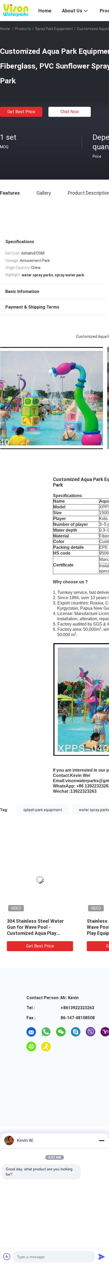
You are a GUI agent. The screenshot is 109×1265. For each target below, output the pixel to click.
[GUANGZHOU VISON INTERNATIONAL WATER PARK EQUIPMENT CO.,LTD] (16, 10)
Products (23, 29)
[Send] (101, 1256)
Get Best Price (21, 111)
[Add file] (7, 1256)
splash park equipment (42, 810)
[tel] (61, 1046)
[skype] (75, 1032)
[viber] (90, 1032)
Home (5, 29)
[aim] (46, 1046)
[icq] (31, 1046)
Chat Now (70, 111)
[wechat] (61, 1032)
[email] (31, 1032)
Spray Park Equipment (54, 29)
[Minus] (101, 1140)
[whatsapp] (46, 1032)
